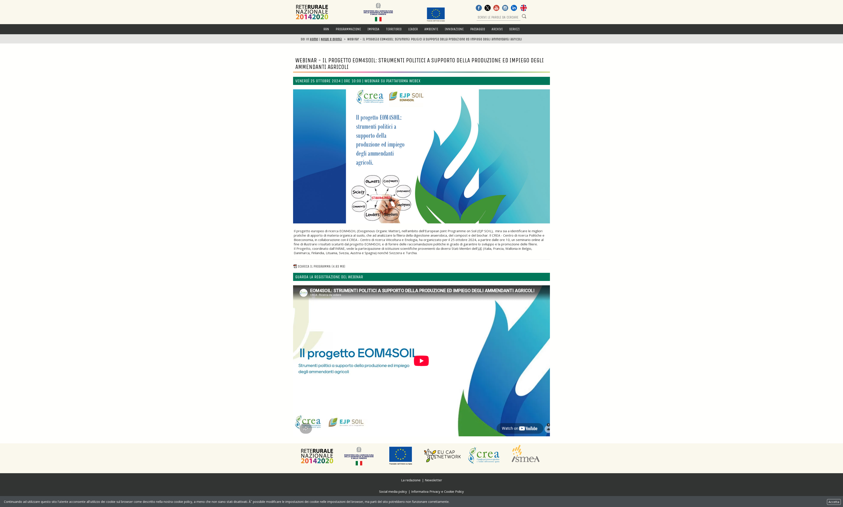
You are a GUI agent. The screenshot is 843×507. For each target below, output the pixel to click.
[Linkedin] (513, 8)
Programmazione (348, 29)
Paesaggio (477, 29)
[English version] (523, 8)
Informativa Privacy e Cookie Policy (437, 491)
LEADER (413, 29)
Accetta (834, 502)
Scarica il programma (321, 266)
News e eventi (331, 39)
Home (314, 39)
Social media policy (393, 491)
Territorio (394, 29)
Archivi (497, 29)
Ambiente (431, 29)
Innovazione (454, 29)
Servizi (514, 29)
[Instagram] (505, 8)
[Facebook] (478, 8)
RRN (326, 29)
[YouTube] (496, 8)
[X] (487, 8)
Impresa (373, 29)
